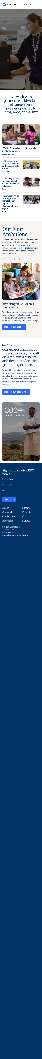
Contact (26, 516)
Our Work (7, 512)
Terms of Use (8, 529)
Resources (7, 520)
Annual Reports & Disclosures (15, 535)
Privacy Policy (8, 532)
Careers (26, 507)
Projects (26, 512)
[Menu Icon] (38, 4)
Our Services (9, 516)
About (5, 507)
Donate (26, 520)
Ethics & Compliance (11, 527)
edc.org (10, 4)
